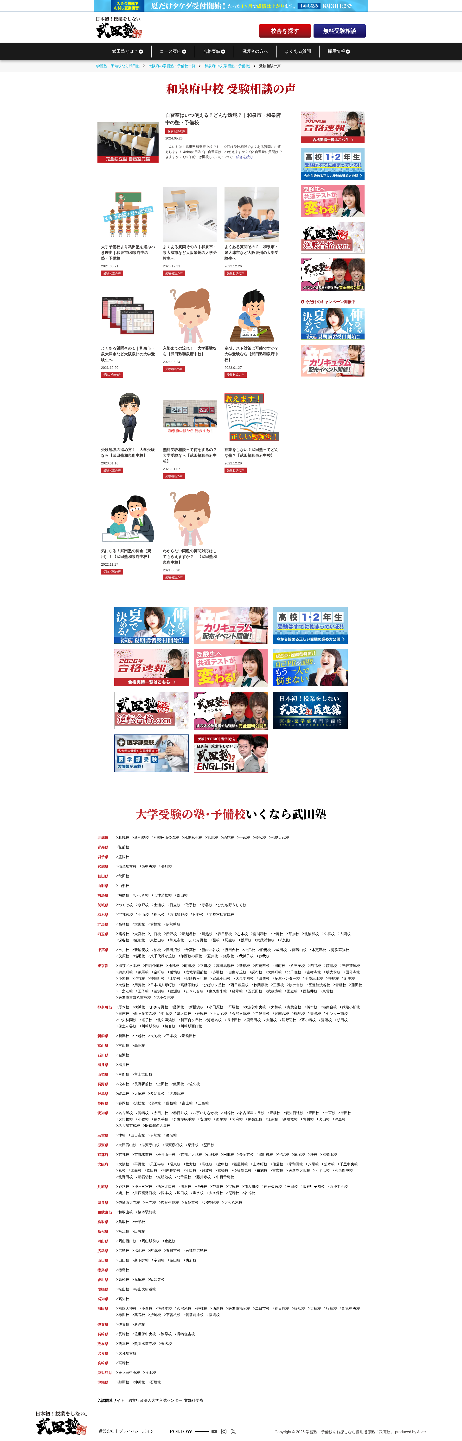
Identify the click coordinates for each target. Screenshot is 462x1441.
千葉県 (102, 949)
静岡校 (123, 1103)
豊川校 (308, 1119)
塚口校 (182, 1193)
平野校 (139, 1164)
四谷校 (315, 965)
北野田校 (125, 1177)
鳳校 (121, 1170)
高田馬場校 (225, 965)
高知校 (123, 1299)
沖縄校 (139, 1382)
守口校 (191, 1170)
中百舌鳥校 (225, 1177)
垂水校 (198, 1193)
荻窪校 (331, 965)
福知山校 (329, 1154)
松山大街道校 (145, 1289)
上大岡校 (219, 1013)
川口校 (155, 934)
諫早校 (166, 1334)
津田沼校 (173, 950)
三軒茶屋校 (351, 965)
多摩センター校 (287, 978)
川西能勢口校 (145, 1193)
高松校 (123, 1279)
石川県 (102, 1055)
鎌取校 (228, 956)
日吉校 (123, 1013)
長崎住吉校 (186, 1334)
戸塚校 (201, 1013)
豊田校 (313, 1113)
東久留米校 (218, 991)
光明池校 (164, 1177)
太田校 (139, 924)
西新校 (217, 1308)
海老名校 (214, 1020)
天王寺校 (157, 1164)
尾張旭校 (255, 1119)
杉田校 (342, 1020)
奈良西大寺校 (129, 1202)
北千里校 (184, 1177)
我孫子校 (246, 956)
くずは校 (322, 1170)
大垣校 (139, 1093)
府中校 (349, 978)
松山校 (123, 1289)
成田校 (281, 950)
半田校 (345, 1113)
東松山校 (157, 940)
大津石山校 (127, 1145)
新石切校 (145, 1177)
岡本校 (166, 1193)
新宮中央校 (351, 1308)
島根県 (102, 1231)
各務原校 (177, 1093)
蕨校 (215, 940)
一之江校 (125, 991)
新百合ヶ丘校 (191, 1020)
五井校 (212, 956)
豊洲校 (175, 991)
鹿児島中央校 (129, 1372)
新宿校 (244, 965)
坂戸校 (246, 940)
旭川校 (212, 837)
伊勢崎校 (173, 924)
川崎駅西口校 (191, 1026)
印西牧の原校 (191, 956)
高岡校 (139, 1045)
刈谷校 (228, 1113)
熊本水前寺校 (145, 1343)
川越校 (207, 934)
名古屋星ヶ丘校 (251, 1113)
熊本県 (102, 1343)
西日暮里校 (239, 985)
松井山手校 (166, 1154)
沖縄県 (102, 1382)
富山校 (123, 1045)
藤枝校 (171, 1103)
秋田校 (123, 876)
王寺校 (150, 1202)
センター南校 (336, 1013)
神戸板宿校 (273, 1186)
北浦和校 (311, 934)
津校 (121, 1135)
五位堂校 (191, 1202)
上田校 (162, 1084)
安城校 (205, 1119)
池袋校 (173, 965)
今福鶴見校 (242, 1170)
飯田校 (178, 1084)
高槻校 (207, 1164)
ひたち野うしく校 (232, 905)
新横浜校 (196, 1007)
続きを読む (244, 157)
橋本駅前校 (147, 1212)
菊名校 (170, 1026)
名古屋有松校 (129, 1125)
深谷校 (123, 940)
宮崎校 (123, 1363)
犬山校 (324, 1119)
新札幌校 (141, 837)
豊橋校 (275, 1113)
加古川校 (251, 1186)
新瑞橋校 (290, 1119)
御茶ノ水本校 (129, 965)
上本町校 (260, 1164)
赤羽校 (217, 972)
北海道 (102, 837)
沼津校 (155, 1103)
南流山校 (299, 950)
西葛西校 (262, 965)
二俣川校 (262, 1013)
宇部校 (159, 1260)
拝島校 (333, 978)
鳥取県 (102, 1221)
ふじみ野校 (198, 940)
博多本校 (164, 1308)
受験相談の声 (176, 131)
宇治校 (283, 1154)
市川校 (123, 950)
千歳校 (244, 837)
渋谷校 (139, 978)
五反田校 (255, 991)
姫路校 (123, 1186)
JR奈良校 (211, 1202)
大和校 (276, 1007)
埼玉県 (102, 933)
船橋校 (265, 950)
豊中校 (223, 1164)
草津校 (193, 1145)
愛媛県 (102, 1289)
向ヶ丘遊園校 (145, 1013)
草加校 (294, 934)
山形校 (123, 885)
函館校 (228, 837)
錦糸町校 (125, 972)
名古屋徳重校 (184, 1119)
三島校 (203, 1103)
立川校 (205, 965)
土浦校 (159, 905)
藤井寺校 (203, 1177)
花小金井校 (165, 997)
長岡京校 (246, 1154)
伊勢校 (155, 1135)
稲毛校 (139, 956)
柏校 (157, 950)
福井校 (123, 1064)
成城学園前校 (196, 972)
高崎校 (123, 924)
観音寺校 (157, 1279)
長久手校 (161, 1119)
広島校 (123, 1250)
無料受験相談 (339, 31)
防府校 (191, 1260)
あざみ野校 (159, 1007)
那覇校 (123, 1382)
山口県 (102, 1260)
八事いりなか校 (205, 1113)
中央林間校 (127, 1020)
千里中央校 (349, 1164)
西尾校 (221, 1119)
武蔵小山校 (221, 978)
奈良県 (102, 1202)
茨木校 (329, 1164)
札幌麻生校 (193, 837)
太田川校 (161, 1113)
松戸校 (249, 950)
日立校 (175, 905)
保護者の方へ (255, 51)
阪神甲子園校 (313, 1186)
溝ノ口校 (184, 1013)
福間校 (214, 1314)
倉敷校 (170, 1241)
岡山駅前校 (150, 1241)
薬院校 (139, 1314)
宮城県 (102, 866)
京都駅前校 (143, 1154)
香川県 (102, 1279)
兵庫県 (102, 1186)
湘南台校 (282, 1013)
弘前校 (123, 847)
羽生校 (230, 940)
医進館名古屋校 (157, 1125)
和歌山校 (125, 1212)
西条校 (155, 1250)
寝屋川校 (240, 1164)
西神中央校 (338, 1186)
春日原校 (282, 1308)
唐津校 (139, 1324)
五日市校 (173, 1250)
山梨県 (102, 1074)
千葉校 (191, 950)
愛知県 (102, 1112)
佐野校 (198, 914)
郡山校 (182, 895)
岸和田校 (296, 1164)
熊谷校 (123, 934)
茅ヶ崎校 (308, 1020)
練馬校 (143, 972)
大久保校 (216, 1193)
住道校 (277, 1164)
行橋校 (331, 1308)
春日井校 (180, 1113)
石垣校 (155, 1382)
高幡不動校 (189, 985)
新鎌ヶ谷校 (210, 950)
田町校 (280, 965)
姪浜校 (299, 1308)
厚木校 (123, 1007)
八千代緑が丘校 (162, 956)
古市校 (277, 1170)
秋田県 (102, 876)
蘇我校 (264, 956)
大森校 (123, 985)
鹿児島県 (104, 1372)
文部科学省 (193, 1400)
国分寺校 (353, 972)
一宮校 (330, 1113)
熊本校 (123, 1343)
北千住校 (294, 972)
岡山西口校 (127, 1241)
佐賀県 (102, 1324)
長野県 (102, 1083)
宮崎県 (102, 1362)
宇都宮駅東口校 (221, 914)
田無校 (264, 978)
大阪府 (102, 1164)
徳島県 (102, 1269)
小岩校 (123, 978)
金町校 (159, 972)
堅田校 (209, 1145)
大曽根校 (125, 1119)
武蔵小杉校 (351, 1007)
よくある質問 (298, 51)
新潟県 (102, 1035)
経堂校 (237, 991)
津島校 (340, 1119)
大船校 (271, 1020)
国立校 (292, 991)
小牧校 (143, 1119)
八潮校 (285, 940)
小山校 (143, 914)
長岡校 (155, 1036)
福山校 (139, 1250)
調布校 (256, 972)
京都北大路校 (191, 1154)
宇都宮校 (125, 914)
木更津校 (319, 950)
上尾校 (277, 934)
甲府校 (123, 1074)
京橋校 (223, 1170)
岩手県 (102, 856)
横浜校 (139, 1007)
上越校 (139, 1036)
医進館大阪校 (299, 1170)
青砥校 (340, 985)
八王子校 (297, 965)
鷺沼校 (326, 1020)
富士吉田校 (143, 1074)
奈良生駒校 (170, 1202)
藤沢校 (178, 1007)
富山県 (102, 1045)
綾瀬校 (159, 991)
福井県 (102, 1064)
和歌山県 (104, 1212)
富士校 (187, 1103)
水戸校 (143, 905)
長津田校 (234, 1020)
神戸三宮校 (143, 1186)
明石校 (185, 1186)
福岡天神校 (127, 1308)
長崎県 (102, 1333)
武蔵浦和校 (266, 940)
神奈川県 (104, 1007)
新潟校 (123, 1036)
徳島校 (123, 1270)
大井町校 (274, 972)
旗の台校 (296, 985)
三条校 (171, 1036)
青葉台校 (294, 1007)
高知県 (102, 1298)
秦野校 (315, 1013)
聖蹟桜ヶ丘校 (196, 978)
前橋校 (155, 924)
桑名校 (171, 1135)
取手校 (191, 905)
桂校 (313, 1154)
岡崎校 (143, 1113)
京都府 (102, 1154)
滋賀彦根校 (174, 1145)
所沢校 (171, 934)
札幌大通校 (280, 837)
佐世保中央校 (145, 1334)
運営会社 (106, 1431)
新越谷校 (189, 934)
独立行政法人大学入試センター (155, 1400)
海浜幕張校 (340, 950)
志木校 (242, 934)
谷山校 (150, 1372)
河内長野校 (171, 1170)
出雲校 (139, 1231)
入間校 (345, 934)
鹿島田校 (253, 1020)
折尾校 (155, 1314)
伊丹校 (201, 1186)
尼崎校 (233, 1193)
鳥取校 (123, 1221)
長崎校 (123, 1334)
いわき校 (141, 895)
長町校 (166, 866)
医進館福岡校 (239, 1308)
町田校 (189, 965)
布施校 (262, 1170)
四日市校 (138, 1135)
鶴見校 (299, 1013)
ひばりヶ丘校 (214, 985)
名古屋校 (125, 1113)
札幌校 (123, 837)
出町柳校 (266, 1154)
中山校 (166, 1013)
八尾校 (313, 1164)
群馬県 (102, 924)
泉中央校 (148, 866)
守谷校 (207, 905)
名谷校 (249, 1193)
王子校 (143, 991)
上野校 (175, 978)
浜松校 (139, 1103)
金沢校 (123, 1055)
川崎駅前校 (150, 1026)
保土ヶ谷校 (127, 1026)
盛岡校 (123, 857)
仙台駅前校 (127, 866)
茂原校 (123, 956)
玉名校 (166, 1343)
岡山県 (102, 1240)
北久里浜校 (166, 1020)
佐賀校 (123, 1324)
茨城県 (102, 904)
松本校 (123, 1084)
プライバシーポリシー (138, 1431)
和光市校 (177, 940)
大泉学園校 (244, 978)
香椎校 (201, 1308)
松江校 (123, 1231)
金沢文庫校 (241, 1013)
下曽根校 (173, 1314)
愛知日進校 (294, 1113)
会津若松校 (163, 895)
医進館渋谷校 (319, 985)
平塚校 (233, 1007)
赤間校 (123, 1314)
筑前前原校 (195, 1314)
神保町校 (157, 978)
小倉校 (146, 1308)
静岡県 (102, 1103)
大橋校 (315, 1308)
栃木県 (102, 914)
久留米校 (184, 1308)
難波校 (207, 1170)
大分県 (102, 1353)
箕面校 (136, 1170)
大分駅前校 (127, 1353)
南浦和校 (260, 934)
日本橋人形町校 (162, 985)
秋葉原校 (261, 985)
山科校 (212, 1154)
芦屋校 (217, 1186)
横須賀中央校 (255, 1007)
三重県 (102, 1135)
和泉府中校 (344, 1170)
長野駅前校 (143, 1084)
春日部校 (225, 934)
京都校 (123, 1154)
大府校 (237, 1119)
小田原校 (216, 1007)
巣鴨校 (175, 972)
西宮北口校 (166, 1186)
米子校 (139, 1221)
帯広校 (260, 837)
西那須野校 (179, 914)
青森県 (102, 847)
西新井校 (310, 991)
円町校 (228, 1154)
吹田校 (152, 1170)
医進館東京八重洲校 (134, 997)
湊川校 (123, 1193)
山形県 (102, 885)
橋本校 (312, 1007)
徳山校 (175, 1260)
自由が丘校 (237, 972)
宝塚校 (233, 1186)
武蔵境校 (274, 991)
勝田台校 (232, 950)
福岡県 (102, 1308)
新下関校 (141, 1260)
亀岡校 (299, 1154)
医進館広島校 (196, 1250)
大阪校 (123, 1164)
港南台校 (329, 1007)
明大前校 (333, 972)
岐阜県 (102, 1093)
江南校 (272, 1119)
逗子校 (146, 1020)
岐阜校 (123, 1093)
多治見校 (157, 1093)
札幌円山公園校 (166, 837)
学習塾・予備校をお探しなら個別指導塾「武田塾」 (350, 1432)
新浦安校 (141, 950)
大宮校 (139, 934)
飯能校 (139, 940)
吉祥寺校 (314, 972)
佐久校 (194, 1084)
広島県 (102, 1250)
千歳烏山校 (314, 978)
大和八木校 (233, 1202)
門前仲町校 (154, 965)
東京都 (102, 965)
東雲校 (327, 991)
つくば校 (125, 905)
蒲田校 (356, 985)
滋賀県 (102, 1144)
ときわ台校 (195, 991)
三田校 (292, 1186)
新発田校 (189, 1036)
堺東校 (175, 1164)
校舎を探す (285, 31)
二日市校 (262, 1308)
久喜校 (329, 934)
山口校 (123, 1260)
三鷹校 (278, 985)
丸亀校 (139, 1279)
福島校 (123, 895)
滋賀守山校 (150, 1145)
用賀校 (139, 985)
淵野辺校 (289, 1020)
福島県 (102, 895)
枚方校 (191, 1164)
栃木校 (159, 914)
